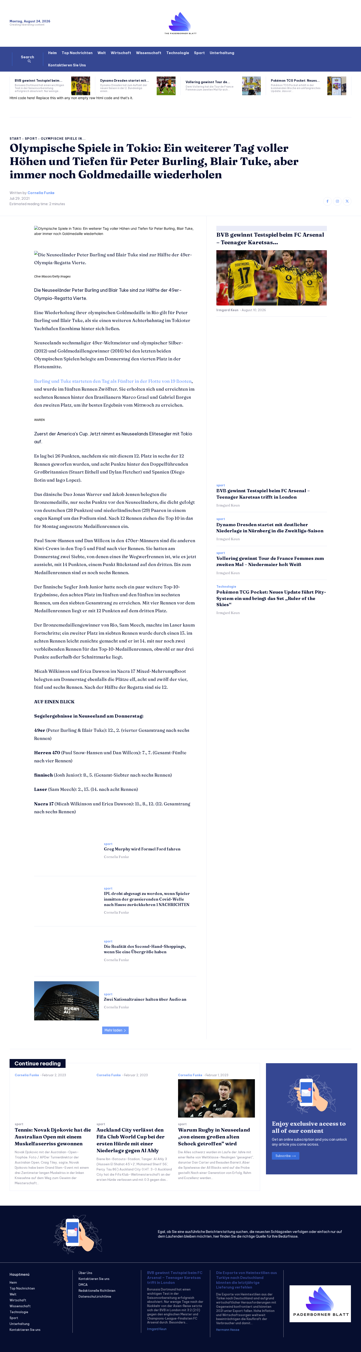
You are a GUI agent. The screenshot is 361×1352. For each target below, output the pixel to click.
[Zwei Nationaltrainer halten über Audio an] (66, 1000)
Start (15, 138)
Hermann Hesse (227, 1330)
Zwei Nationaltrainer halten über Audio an (145, 999)
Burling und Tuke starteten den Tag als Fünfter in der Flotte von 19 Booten (113, 381)
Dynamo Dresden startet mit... (124, 80)
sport (31, 138)
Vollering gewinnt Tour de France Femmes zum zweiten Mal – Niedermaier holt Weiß (270, 561)
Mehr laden (113, 1030)
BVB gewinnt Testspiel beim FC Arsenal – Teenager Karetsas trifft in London (174, 1278)
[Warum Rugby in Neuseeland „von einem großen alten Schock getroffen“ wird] (216, 1098)
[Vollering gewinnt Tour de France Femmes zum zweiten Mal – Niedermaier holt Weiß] (251, 86)
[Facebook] (327, 201)
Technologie (226, 586)
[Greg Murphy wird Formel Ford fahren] (66, 850)
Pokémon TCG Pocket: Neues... (295, 80)
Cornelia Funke (41, 193)
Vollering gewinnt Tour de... (208, 82)
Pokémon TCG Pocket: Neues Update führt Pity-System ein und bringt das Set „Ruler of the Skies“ (271, 598)
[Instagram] (337, 201)
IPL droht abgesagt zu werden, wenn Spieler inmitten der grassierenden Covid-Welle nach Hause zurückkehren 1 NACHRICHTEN (147, 899)
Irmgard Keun (227, 310)
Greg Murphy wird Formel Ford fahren (142, 848)
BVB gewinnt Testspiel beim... (38, 80)
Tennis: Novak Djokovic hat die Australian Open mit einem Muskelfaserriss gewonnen (53, 1137)
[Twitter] (347, 201)
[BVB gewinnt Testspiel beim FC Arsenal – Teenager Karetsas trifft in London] (80, 86)
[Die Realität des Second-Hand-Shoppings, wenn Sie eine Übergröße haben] (66, 950)
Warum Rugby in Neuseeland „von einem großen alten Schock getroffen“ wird (214, 1137)
